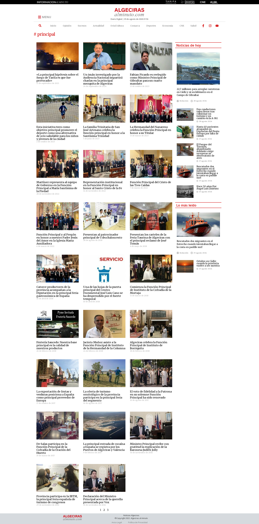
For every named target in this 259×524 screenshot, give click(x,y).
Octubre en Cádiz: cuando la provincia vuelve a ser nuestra (208, 263)
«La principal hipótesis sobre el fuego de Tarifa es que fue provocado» (57, 77)
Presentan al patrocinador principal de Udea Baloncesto (102, 236)
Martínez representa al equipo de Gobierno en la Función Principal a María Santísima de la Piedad (56, 186)
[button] (39, 25)
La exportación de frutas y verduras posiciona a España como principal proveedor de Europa (55, 396)
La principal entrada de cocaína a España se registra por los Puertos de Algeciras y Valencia (104, 447)
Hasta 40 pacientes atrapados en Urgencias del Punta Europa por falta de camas (207, 131)
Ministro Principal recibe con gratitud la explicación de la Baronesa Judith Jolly (149, 447)
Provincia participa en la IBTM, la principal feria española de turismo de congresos (57, 499)
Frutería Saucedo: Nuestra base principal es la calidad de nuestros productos (56, 345)
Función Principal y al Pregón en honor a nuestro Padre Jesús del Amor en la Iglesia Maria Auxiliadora (56, 239)
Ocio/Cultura (117, 25)
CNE (182, 25)
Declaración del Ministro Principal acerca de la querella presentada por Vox (103, 499)
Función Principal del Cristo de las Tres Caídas (150, 183)
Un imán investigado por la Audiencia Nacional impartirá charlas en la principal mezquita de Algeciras (102, 79)
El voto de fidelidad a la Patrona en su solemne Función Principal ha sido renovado (151, 394)
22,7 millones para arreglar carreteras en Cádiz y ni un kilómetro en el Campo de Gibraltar (198, 92)
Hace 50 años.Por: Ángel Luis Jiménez (207, 187)
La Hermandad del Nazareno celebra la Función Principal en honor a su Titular (150, 130)
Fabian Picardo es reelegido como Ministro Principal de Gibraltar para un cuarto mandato (148, 79)
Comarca (135, 25)
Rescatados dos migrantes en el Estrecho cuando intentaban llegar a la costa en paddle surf (207, 172)
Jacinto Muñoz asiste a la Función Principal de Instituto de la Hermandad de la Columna (104, 345)
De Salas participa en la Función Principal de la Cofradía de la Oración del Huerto (53, 448)
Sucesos (82, 25)
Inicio (53, 25)
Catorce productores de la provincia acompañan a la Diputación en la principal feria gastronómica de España (57, 291)
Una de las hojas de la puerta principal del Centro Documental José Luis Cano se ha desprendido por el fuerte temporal (103, 293)
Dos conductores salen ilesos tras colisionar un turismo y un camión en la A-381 (207, 114)
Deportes (151, 25)
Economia (167, 25)
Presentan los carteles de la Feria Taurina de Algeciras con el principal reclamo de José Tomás (150, 239)
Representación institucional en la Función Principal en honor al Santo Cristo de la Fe (102, 185)
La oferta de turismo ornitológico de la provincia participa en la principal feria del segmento (102, 396)
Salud (193, 25)
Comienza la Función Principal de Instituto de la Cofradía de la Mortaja (150, 290)
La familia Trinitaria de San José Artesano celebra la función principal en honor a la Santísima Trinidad (104, 131)
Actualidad (98, 25)
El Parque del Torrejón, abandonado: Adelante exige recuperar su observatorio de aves (205, 151)
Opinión (67, 25)
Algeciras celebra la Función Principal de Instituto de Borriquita (148, 345)
